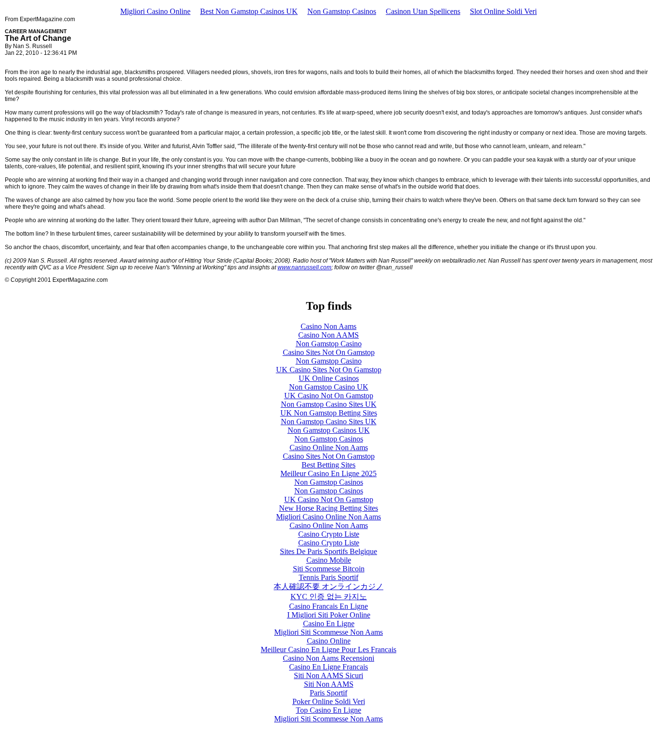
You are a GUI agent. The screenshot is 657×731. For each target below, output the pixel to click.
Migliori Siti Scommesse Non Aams (328, 632)
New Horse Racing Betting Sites (328, 508)
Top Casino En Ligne (328, 710)
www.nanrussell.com (304, 267)
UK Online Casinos (329, 378)
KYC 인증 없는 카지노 (329, 596)
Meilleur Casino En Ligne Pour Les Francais (328, 649)
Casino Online (329, 641)
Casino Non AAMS (328, 335)
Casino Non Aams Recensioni (328, 658)
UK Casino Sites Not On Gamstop (328, 370)
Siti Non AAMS (329, 684)
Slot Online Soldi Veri (503, 11)
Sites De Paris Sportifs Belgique (328, 551)
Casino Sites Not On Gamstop (329, 352)
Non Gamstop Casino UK (328, 387)
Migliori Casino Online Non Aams (328, 517)
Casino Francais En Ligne (328, 606)
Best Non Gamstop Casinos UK (249, 11)
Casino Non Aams (328, 326)
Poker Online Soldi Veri (328, 701)
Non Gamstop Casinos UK (329, 430)
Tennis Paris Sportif (328, 577)
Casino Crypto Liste (328, 534)
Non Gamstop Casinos (341, 11)
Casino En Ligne (328, 623)
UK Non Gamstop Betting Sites (328, 413)
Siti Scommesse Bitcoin (329, 569)
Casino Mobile (328, 560)
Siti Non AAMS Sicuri (328, 675)
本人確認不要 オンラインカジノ (328, 586)
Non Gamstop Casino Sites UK (329, 404)
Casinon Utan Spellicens (423, 11)
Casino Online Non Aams (329, 447)
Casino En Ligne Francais (328, 667)
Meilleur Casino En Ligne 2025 (328, 473)
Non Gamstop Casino (329, 344)
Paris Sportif (328, 693)
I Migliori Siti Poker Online (328, 615)
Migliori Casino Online (155, 11)
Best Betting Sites (328, 465)
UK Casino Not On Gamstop (328, 395)
